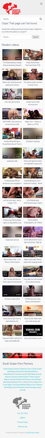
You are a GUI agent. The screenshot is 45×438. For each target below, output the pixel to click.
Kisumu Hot (29, 379)
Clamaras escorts (21, 374)
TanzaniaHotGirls (19, 384)
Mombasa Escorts (35, 374)
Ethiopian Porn (17, 382)
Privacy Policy (22, 422)
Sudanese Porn (25, 368)
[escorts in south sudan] (22, 357)
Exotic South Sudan (32, 432)
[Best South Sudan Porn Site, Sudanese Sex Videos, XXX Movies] (12, 8)
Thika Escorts (34, 376)
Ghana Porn (28, 382)
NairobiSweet (8, 374)
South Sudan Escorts (11, 368)
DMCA (22, 417)
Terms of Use (22, 426)
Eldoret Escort (23, 376)
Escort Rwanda (18, 387)
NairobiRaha (32, 371)
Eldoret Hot (20, 379)
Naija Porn (37, 382)
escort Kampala (30, 387)
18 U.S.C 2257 (22, 413)
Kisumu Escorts (11, 376)
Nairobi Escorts (21, 371)
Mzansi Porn (31, 384)
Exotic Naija (7, 384)
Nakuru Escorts (9, 379)
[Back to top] (41, 433)
